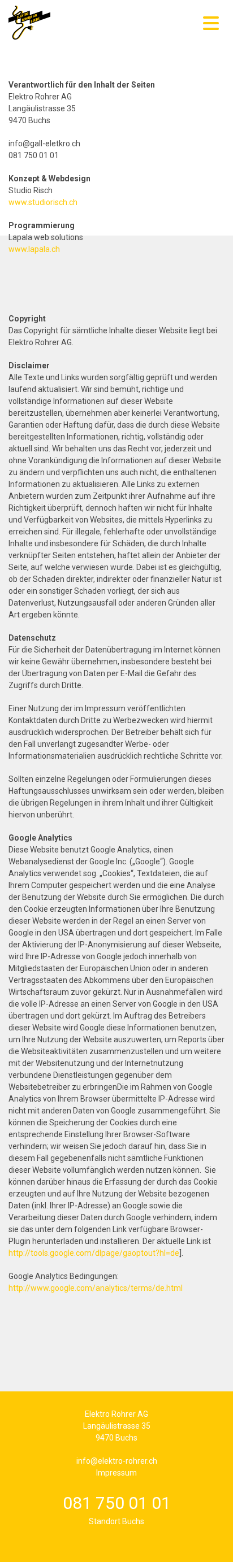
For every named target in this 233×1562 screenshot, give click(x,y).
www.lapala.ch (34, 249)
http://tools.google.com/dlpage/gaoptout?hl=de (93, 1253)
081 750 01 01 (117, 1503)
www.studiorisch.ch (42, 202)
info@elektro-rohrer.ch (116, 1460)
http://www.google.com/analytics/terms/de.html (95, 1288)
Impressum (116, 1472)
